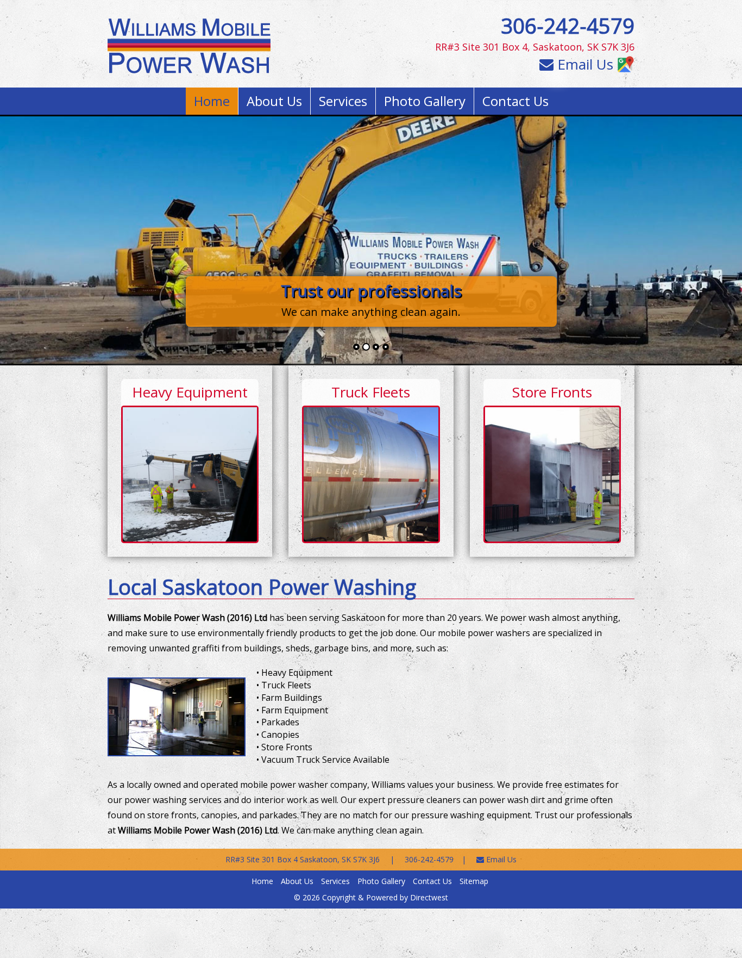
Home (212, 101)
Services (343, 101)
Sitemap (474, 881)
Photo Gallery (425, 101)
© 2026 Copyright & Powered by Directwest (371, 897)
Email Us (583, 64)
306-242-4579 (567, 25)
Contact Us (515, 101)
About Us (274, 101)
